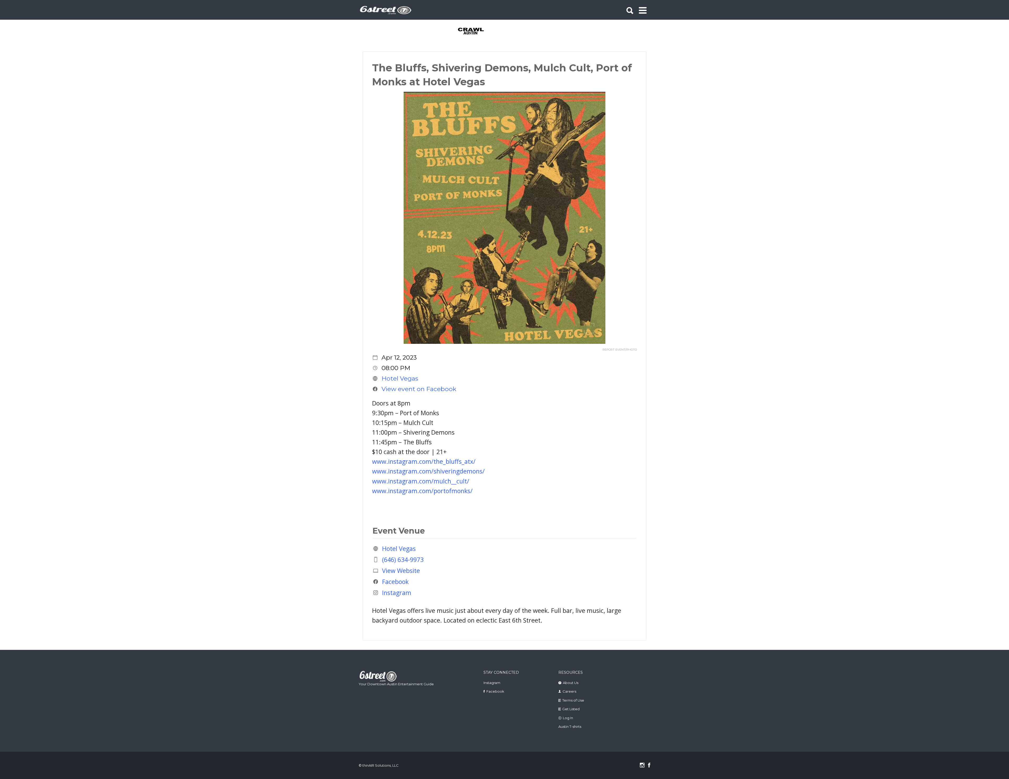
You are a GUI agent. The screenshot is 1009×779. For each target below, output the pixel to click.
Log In (568, 718)
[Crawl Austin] (474, 31)
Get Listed (571, 709)
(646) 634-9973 (403, 559)
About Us (570, 683)
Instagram (396, 592)
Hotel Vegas (400, 378)
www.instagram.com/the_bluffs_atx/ (424, 461)
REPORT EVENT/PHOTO (620, 349)
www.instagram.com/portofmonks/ (422, 491)
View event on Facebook (419, 389)
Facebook (395, 581)
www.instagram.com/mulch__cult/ (420, 481)
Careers (569, 691)
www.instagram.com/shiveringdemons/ (428, 471)
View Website (401, 570)
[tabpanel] (474, 31)
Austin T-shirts (569, 726)
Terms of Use (573, 700)
